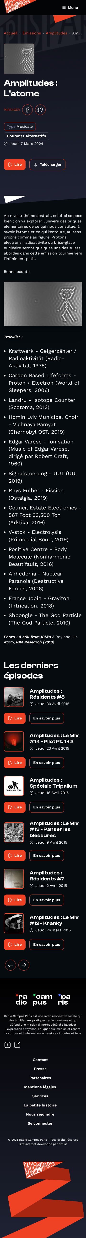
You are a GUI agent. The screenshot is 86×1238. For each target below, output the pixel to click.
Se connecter (40, 1123)
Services (40, 1096)
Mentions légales (40, 1087)
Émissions (31, 33)
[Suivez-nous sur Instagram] (17, 1045)
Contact (40, 1059)
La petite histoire (40, 1105)
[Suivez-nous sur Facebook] (7, 1045)
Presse (40, 1069)
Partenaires (40, 1078)
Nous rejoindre (40, 1114)
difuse (63, 1144)
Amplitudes (56, 33)
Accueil (10, 33)
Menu (73, 7)
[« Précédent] (10, 965)
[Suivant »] (24, 965)
